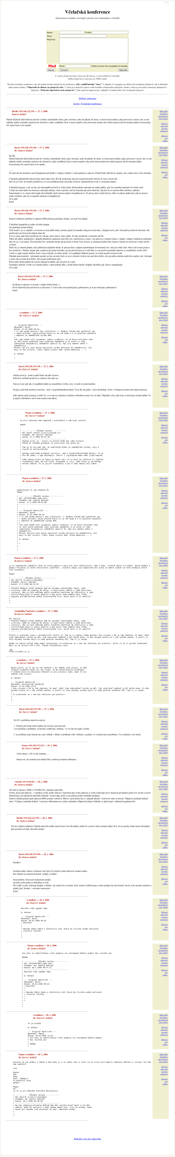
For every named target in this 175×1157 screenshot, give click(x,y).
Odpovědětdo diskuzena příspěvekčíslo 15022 (163, 416)
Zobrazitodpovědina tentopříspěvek (164, 127)
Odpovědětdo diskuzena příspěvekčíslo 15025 (163, 713)
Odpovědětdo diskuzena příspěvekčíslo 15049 (163, 903)
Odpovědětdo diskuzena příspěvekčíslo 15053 (163, 949)
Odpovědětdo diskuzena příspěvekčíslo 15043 (163, 785)
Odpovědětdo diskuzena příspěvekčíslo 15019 (163, 370)
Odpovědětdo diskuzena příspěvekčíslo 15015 (163, 151)
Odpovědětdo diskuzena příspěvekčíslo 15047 (163, 858)
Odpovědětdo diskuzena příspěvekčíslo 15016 (163, 214)
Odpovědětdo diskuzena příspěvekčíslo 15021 (163, 482)
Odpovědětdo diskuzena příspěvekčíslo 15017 (163, 280)
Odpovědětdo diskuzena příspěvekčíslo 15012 (163, 115)
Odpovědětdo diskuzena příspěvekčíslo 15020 (163, 562)
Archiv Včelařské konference (87, 103)
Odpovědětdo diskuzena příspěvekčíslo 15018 (163, 316)
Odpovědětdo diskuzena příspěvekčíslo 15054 (163, 1019)
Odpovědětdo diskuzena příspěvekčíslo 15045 (163, 821)
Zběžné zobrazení (87, 98)
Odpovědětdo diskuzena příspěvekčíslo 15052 (163, 1058)
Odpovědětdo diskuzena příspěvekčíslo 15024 (163, 664)
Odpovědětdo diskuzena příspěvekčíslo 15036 (163, 749)
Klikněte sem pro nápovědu (87, 1138)
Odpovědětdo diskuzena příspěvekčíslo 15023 (163, 615)
